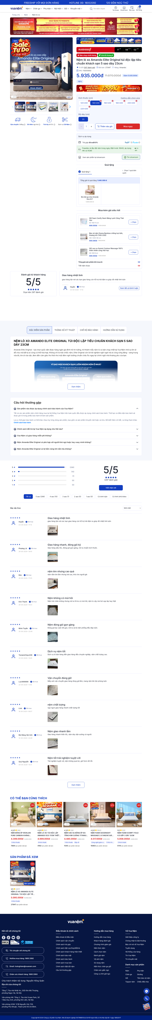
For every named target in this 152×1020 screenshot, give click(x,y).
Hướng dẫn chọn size (130, 98)
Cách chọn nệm (100, 952)
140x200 (95, 103)
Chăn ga (36, 8)
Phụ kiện (47, 8)
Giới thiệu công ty (132, 937)
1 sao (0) (89, 496)
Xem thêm (76, 386)
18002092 (90, 2)
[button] (69, 106)
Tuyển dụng (130, 948)
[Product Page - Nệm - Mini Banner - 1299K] (109, 88)
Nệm (28, 8)
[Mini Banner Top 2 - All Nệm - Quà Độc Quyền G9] (109, 41)
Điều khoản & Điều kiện (65, 937)
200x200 (131, 103)
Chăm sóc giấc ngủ (101, 970)
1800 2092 (29, 958)
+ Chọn (133, 222)
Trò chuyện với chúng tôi (20, 951)
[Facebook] (3, 937)
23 (83, 119)
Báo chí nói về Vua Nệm (134, 944)
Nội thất (57, 8)
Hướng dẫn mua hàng (102, 937)
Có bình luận (102, 496)
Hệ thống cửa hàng (132, 952)
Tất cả (28, 496)
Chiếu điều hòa (143, 982)
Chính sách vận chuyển (65, 941)
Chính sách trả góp (63, 944)
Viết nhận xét (111, 488)
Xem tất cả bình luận (129, 288)
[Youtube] (13, 937)
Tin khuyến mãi (131, 959)
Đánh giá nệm (99, 955)
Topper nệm (130, 982)
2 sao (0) (77, 496)
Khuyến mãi (75, 8)
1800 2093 (33, 974)
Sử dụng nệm (99, 963)
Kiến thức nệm (99, 948)
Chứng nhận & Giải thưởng (135, 941)
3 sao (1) (65, 496)
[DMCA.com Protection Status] (5, 942)
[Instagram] (18, 937)
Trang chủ (16, 15)
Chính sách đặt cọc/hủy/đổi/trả (68, 948)
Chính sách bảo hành (22, 422)
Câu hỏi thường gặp (63, 970)
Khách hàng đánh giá (102, 941)
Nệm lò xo (36, 15)
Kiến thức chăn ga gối (102, 966)
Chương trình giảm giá (102, 944)
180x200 (119, 103)
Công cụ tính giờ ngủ (102, 974)
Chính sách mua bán (64, 963)
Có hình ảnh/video (119, 496)
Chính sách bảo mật (63, 955)
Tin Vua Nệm (130, 955)
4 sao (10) (53, 496)
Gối (65, 8)
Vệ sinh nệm (98, 959)
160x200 (107, 103)
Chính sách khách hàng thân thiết (69, 952)
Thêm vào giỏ (106, 126)
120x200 (84, 103)
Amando (122, 67)
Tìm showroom (132, 157)
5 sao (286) (40, 496)
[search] (91, 9)
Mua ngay (128, 126)
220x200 (84, 109)
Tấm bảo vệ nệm (143, 978)
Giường (140, 974)
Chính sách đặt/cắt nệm (65, 966)
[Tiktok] (8, 937)
